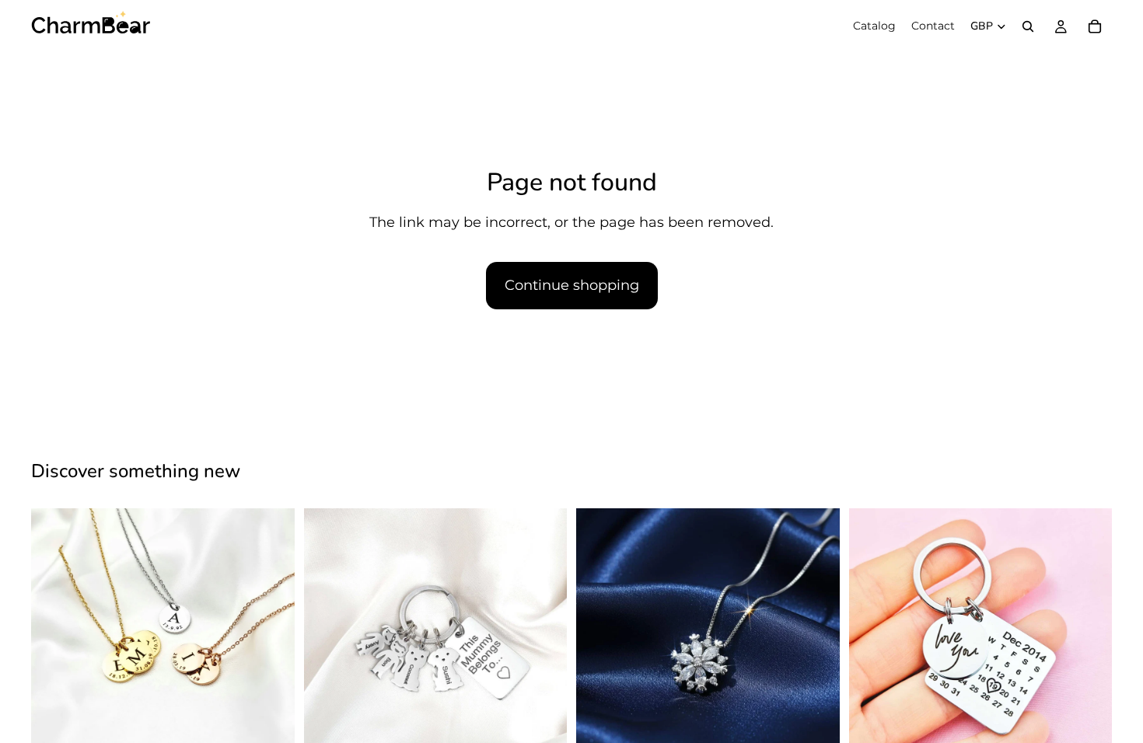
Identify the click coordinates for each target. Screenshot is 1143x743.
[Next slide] (271, 640)
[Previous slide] (54, 640)
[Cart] (1095, 26)
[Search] (1028, 26)
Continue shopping (572, 285)
